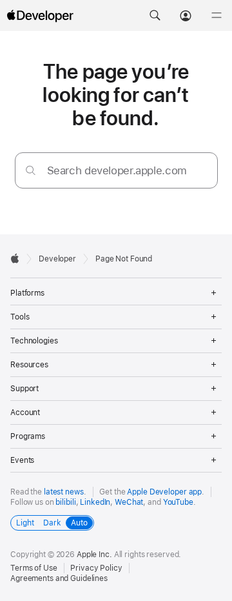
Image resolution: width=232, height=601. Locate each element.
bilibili (65, 502)
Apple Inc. (94, 554)
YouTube (178, 502)
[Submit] (30, 170)
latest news (64, 491)
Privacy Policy (96, 568)
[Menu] (216, 15)
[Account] (185, 15)
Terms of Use (33, 568)
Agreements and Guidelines (59, 578)
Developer (57, 258)
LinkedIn (95, 502)
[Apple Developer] (40, 15)
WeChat (129, 502)
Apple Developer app (164, 491)
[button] (154, 15)
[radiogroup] (52, 523)
